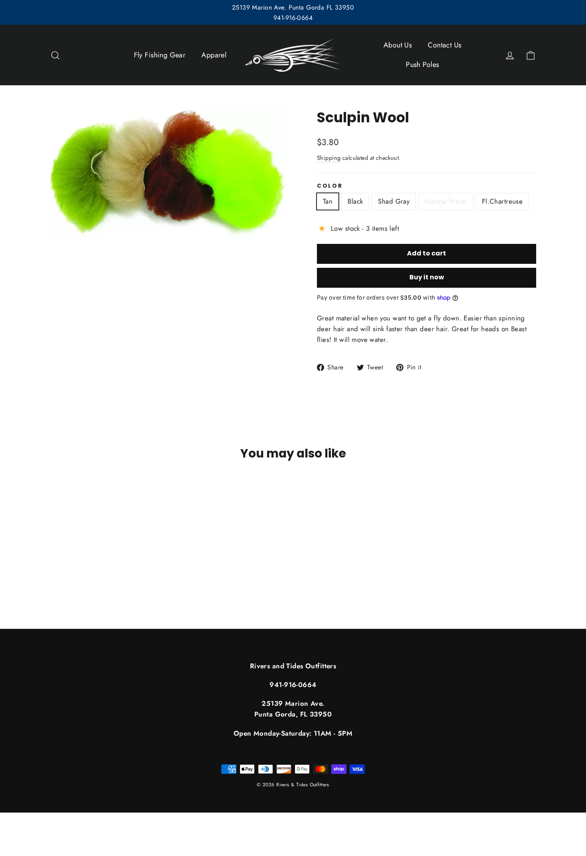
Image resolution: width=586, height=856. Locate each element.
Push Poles (422, 64)
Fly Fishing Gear (160, 55)
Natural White (446, 201)
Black (355, 201)
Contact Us (444, 45)
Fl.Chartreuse (502, 201)
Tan (327, 201)
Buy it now (426, 277)
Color (330, 186)
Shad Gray (393, 201)
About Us (397, 45)
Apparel (213, 55)
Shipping (328, 158)
